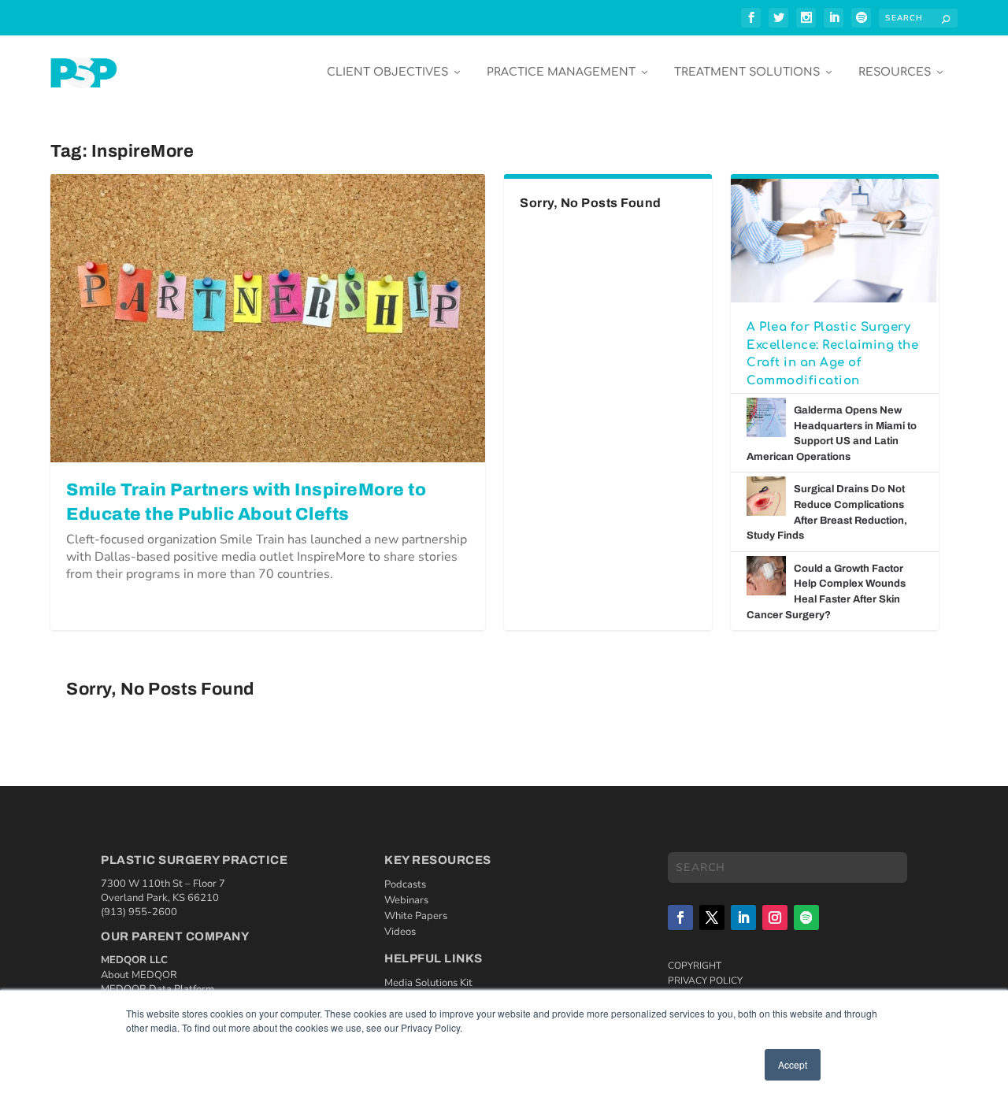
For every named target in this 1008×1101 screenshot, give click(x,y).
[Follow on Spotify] (806, 917)
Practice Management (561, 72)
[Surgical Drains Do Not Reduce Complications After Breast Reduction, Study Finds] (766, 496)
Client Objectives (387, 72)
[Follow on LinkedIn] (743, 917)
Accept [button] (792, 1064)
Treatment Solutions (747, 72)
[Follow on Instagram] (775, 917)
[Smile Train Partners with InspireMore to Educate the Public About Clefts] (267, 317)
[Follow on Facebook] (680, 917)
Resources (894, 72)
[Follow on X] (711, 917)
